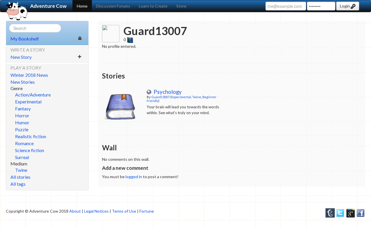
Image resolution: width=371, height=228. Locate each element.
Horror (22, 115)
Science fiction (29, 150)
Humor (22, 122)
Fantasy (23, 108)
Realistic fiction (30, 136)
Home (82, 5)
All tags (18, 184)
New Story (21, 57)
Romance (24, 143)
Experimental (28, 101)
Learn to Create (153, 5)
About (75, 211)
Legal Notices (96, 211)
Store (181, 5)
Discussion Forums (113, 5)
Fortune (146, 211)
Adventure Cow (48, 6)
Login (345, 5)
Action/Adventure (33, 94)
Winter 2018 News (29, 75)
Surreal (22, 157)
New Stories (22, 82)
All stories (20, 177)
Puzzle (21, 129)
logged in (134, 176)
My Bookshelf (24, 38)
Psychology (166, 92)
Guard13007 (161, 97)
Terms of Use (124, 211)
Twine (21, 170)
